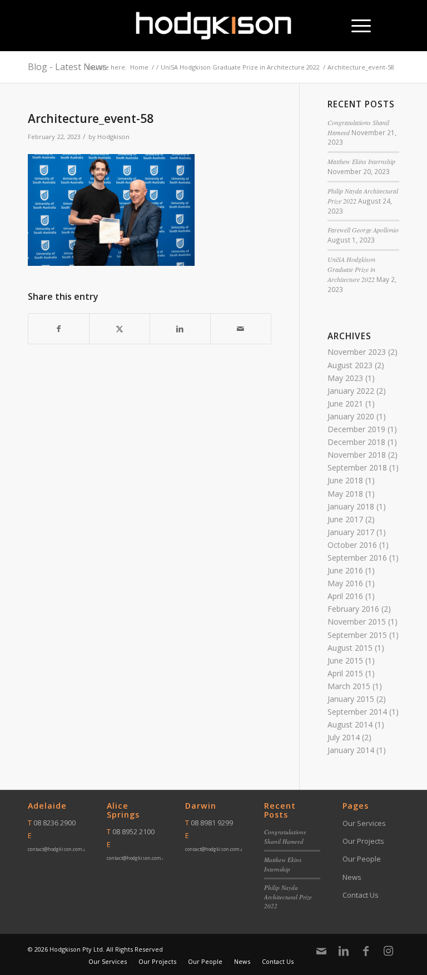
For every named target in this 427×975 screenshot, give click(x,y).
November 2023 (356, 352)
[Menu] (355, 26)
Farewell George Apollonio (363, 229)
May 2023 (345, 378)
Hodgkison (113, 136)
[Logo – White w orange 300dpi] (213, 26)
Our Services (364, 823)
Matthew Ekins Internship (361, 161)
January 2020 (350, 416)
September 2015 (357, 635)
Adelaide (47, 805)
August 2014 (350, 724)
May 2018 (345, 493)
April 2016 (345, 596)
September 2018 (357, 467)
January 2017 (350, 532)
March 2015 (348, 686)
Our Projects (363, 841)
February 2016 (353, 608)
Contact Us (360, 895)
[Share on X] (120, 329)
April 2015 (345, 673)
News (351, 877)
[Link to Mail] (321, 951)
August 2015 (350, 647)
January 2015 (350, 699)
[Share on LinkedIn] (180, 329)
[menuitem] (355, 26)
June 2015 (345, 660)
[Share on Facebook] (58, 329)
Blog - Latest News (67, 67)
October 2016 (352, 545)
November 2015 (356, 621)
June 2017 (345, 519)
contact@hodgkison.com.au (59, 849)
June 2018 (345, 480)
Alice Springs (123, 810)
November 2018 (356, 454)
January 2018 (350, 506)
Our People (361, 859)
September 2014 (357, 711)
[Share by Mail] (241, 329)
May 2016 (345, 583)
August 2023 (350, 365)
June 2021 (345, 403)
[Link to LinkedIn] (343, 951)
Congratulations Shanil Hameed (285, 836)
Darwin (200, 805)
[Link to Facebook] (366, 951)
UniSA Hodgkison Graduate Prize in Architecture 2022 (351, 269)
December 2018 (356, 442)
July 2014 (343, 737)
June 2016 (345, 570)
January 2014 (350, 750)
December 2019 (356, 429)
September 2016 (357, 557)
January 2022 (350, 390)
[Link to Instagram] (388, 951)
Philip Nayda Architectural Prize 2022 (288, 896)
